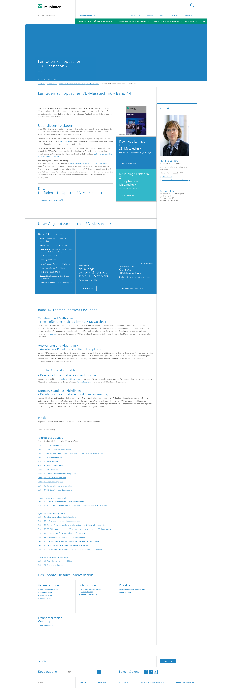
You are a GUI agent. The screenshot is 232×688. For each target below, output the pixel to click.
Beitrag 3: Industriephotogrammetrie (52, 445)
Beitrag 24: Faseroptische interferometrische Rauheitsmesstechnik (63, 545)
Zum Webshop (45, 626)
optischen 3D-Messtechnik (71, 379)
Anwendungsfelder (84, 382)
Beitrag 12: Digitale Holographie (50, 482)
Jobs (162, 16)
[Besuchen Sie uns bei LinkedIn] (151, 672)
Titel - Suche (192, 5)
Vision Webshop (86, 15)
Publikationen (190, 21)
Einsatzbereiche (51, 334)
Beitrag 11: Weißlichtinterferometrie (52, 478)
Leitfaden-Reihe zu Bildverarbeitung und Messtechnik (79, 84)
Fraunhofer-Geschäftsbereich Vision (95, 21)
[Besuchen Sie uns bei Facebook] (146, 672)
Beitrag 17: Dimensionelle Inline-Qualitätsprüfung (57, 517)
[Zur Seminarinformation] (136, 246)
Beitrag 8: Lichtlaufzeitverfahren (50, 466)
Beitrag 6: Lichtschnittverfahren (50, 457)
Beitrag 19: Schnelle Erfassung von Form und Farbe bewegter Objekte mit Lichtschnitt (71, 525)
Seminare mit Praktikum (49, 589)
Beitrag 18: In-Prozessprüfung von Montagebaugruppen (59, 521)
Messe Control (45, 598)
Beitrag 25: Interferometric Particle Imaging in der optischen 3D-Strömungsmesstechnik (72, 549)
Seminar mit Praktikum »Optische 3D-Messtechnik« (89, 164)
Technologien (65, 141)
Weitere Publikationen (89, 595)
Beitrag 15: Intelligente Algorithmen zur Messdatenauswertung (62, 501)
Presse (150, 16)
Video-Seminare (46, 592)
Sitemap (82, 682)
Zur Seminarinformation (132, 288)
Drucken (168, 661)
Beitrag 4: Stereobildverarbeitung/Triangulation (56, 449)
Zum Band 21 (128, 196)
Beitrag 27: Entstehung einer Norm (51, 565)
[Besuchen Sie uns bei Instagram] (156, 672)
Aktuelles (135, 16)
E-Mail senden (167, 177)
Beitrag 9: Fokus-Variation (48, 470)
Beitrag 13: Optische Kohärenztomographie (55, 486)
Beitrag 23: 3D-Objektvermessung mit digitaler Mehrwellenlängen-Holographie (68, 541)
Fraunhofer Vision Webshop (50, 200)
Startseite (41, 84)
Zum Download (128, 163)
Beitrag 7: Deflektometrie (48, 461)
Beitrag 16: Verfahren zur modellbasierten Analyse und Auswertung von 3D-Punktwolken (72, 505)
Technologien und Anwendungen (131, 21)
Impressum (123, 682)
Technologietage (46, 595)
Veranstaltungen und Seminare (165, 21)
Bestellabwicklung (185, 682)
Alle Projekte (126, 592)
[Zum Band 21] (95, 246)
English (188, 16)
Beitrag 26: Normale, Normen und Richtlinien (55, 561)
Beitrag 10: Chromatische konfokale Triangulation (57, 474)
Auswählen (99, 672)
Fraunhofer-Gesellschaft (46, 15)
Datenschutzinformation (152, 682)
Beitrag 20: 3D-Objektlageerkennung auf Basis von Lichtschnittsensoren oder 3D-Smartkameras (75, 529)
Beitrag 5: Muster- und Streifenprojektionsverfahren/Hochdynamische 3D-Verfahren (70, 453)
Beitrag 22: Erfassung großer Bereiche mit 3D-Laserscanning (61, 537)
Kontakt (174, 16)
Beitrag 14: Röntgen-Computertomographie (55, 490)
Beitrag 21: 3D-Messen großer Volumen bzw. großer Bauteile (61, 533)
